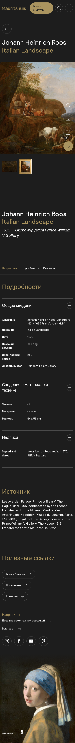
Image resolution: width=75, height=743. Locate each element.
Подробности (30, 268)
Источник (49, 268)
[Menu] (69, 8)
